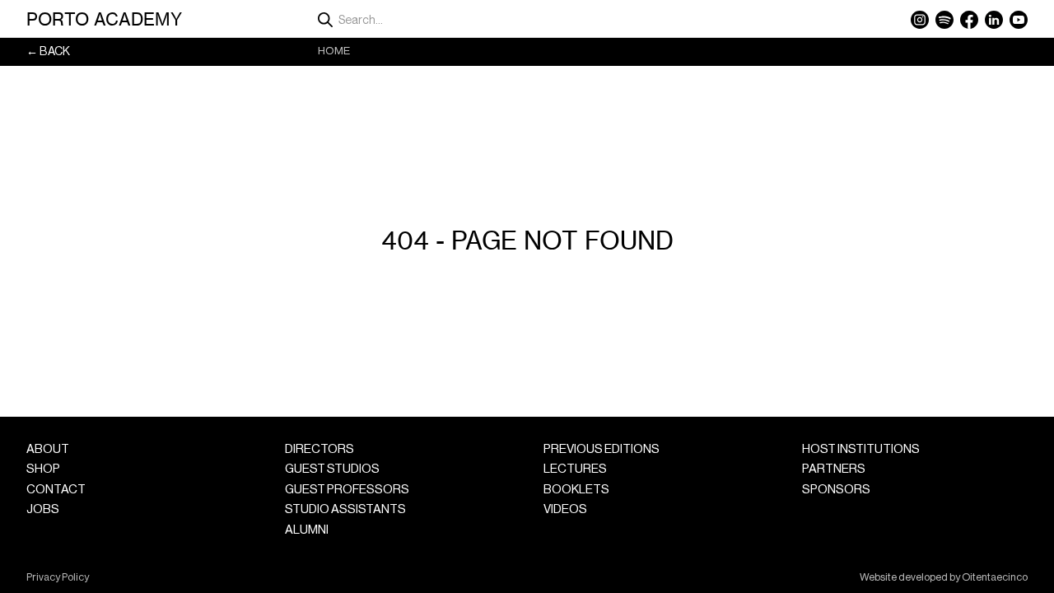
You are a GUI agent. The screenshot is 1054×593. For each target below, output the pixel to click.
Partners (833, 469)
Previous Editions (601, 449)
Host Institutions (861, 449)
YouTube (1019, 20)
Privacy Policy (57, 577)
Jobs (42, 509)
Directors (319, 449)
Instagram (920, 20)
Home (334, 50)
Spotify (944, 20)
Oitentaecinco (995, 577)
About (47, 449)
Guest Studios (332, 469)
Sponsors (836, 489)
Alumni (307, 530)
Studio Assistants (345, 509)
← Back (48, 51)
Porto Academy (104, 19)
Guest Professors (347, 489)
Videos (565, 509)
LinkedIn (994, 20)
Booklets (576, 489)
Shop (43, 469)
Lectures (575, 469)
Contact (56, 489)
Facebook (969, 20)
